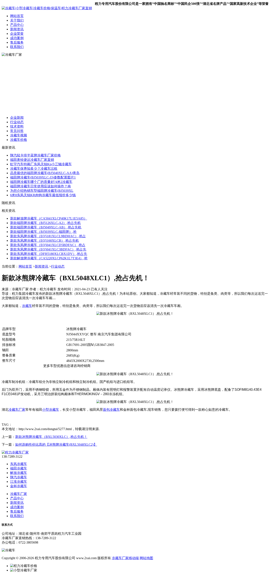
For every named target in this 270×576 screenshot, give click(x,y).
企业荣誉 (17, 33)
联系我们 (17, 47)
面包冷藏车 (111, 409)
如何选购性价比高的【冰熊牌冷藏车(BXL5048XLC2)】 (56, 444)
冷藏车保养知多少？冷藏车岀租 (33, 168)
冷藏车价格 (18, 139)
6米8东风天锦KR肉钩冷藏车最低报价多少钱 (43, 195)
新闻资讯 (17, 29)
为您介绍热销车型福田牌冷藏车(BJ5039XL (41, 190)
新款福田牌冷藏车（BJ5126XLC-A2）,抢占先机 (45, 223)
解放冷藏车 (18, 473)
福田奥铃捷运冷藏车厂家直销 (32, 159)
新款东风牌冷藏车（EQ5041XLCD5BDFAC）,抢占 (47, 245)
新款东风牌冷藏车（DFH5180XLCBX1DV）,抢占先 (48, 254)
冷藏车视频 (18, 135)
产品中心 (17, 25)
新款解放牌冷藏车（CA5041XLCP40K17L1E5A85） (48, 218)
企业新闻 (17, 117)
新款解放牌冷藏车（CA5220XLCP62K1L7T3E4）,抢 (49, 258)
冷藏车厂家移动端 (125, 558)
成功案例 (17, 38)
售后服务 (17, 42)
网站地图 (146, 558)
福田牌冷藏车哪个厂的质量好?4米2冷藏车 (41, 182)
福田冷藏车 (18, 468)
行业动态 (17, 122)
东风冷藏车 (18, 464)
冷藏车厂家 (16, 409)
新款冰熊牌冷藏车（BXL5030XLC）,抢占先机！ (51, 437)
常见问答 (17, 131)
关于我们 (17, 20)
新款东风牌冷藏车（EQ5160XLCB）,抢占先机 (44, 240)
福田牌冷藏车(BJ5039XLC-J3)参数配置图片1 (43, 177)
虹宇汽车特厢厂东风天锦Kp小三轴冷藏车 (41, 164)
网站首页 (17, 16)
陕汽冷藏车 (18, 477)
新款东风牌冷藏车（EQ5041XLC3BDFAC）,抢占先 (48, 249)
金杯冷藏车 (18, 486)
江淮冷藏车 (18, 481)
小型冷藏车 (50, 409)
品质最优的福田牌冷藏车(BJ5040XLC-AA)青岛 (45, 173)
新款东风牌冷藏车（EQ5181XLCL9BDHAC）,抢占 (48, 236)
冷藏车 (27, 306)
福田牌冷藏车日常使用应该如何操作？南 (40, 186)
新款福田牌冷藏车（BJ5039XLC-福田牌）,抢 (43, 231)
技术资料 (17, 126)
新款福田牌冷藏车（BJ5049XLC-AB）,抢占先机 (45, 227)
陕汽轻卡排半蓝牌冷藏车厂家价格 (35, 155)
